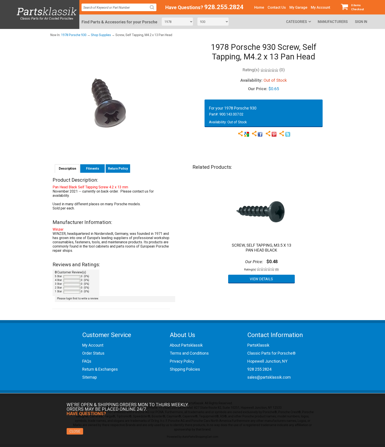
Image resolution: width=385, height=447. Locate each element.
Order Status (93, 353)
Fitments (92, 168)
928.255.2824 (224, 7)
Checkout (357, 7)
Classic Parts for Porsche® (271, 353)
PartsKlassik (258, 345)
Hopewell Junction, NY (267, 361)
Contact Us (277, 7)
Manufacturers (333, 22)
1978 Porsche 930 (73, 35)
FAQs (86, 361)
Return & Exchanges (100, 369)
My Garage (298, 7)
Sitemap (89, 377)
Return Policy (118, 168)
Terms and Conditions (189, 353)
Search (153, 10)
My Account (320, 7)
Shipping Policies (185, 369)
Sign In (361, 22)
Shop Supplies (101, 35)
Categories (296, 22)
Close (75, 431)
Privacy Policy (182, 361)
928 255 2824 (259, 369)
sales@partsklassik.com (269, 377)
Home (259, 7)
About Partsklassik (186, 345)
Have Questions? (184, 7)
